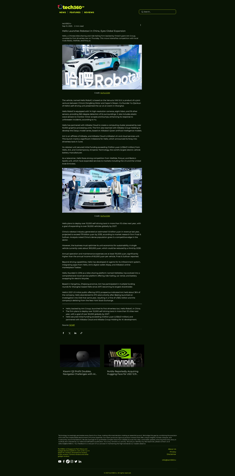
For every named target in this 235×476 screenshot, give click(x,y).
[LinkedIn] (80, 461)
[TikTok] (68, 461)
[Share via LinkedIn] (75, 333)
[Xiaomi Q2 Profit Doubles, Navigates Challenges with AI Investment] (80, 356)
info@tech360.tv (169, 460)
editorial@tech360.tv (66, 444)
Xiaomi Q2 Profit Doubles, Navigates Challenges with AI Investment (79, 372)
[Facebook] (64, 461)
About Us (172, 449)
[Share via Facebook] (63, 333)
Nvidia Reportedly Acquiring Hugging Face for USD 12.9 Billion (122, 372)
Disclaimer (171, 454)
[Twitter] (76, 461)
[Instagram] (72, 461)
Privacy (173, 452)
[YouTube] (60, 461)
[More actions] (140, 24)
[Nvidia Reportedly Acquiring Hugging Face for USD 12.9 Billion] (124, 356)
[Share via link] (81, 333)
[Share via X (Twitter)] (69, 333)
